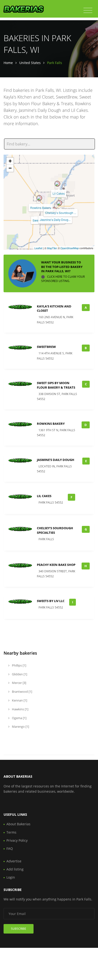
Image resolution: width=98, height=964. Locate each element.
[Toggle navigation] (88, 10)
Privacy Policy (17, 840)
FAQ (9, 848)
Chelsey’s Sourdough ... (60, 213)
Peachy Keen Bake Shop (56, 565)
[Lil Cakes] (57, 184)
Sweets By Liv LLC (50, 601)
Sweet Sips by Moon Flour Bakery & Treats (56, 385)
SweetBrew (46, 347)
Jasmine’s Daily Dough (55, 460)
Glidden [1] (19, 674)
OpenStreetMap (69, 248)
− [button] (10, 168)
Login (10, 877)
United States (30, 62)
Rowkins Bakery (40, 208)
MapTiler (52, 248)
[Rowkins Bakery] (39, 198)
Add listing (15, 869)
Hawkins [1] (19, 709)
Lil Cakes (59, 193)
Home (8, 62)
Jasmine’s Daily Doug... (55, 220)
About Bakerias (18, 824)
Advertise (13, 861)
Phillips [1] (18, 665)
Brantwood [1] (21, 691)
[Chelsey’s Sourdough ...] (59, 203)
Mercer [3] (18, 683)
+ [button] (10, 161)
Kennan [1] (19, 700)
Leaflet (38, 248)
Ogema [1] (18, 718)
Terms (11, 832)
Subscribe (18, 929)
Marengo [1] (20, 726)
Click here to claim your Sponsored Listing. (63, 279)
